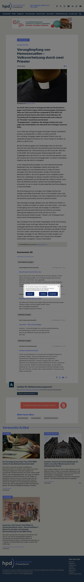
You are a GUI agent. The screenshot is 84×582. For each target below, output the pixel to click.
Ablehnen (43, 294)
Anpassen (30, 294)
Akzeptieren (53, 294)
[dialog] (42, 291)
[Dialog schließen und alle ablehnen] (58, 286)
